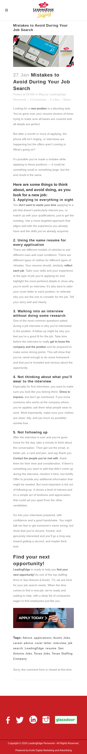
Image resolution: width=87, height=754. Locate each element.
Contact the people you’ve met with (35, 458)
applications (43, 637)
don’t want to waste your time (37, 205)
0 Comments (38, 99)
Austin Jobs (61, 637)
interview (59, 643)
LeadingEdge (21, 569)
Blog (42, 94)
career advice (23, 643)
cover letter (43, 643)
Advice (27, 637)
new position (39, 108)
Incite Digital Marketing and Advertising (50, 750)
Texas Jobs (42, 653)
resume (51, 648)
